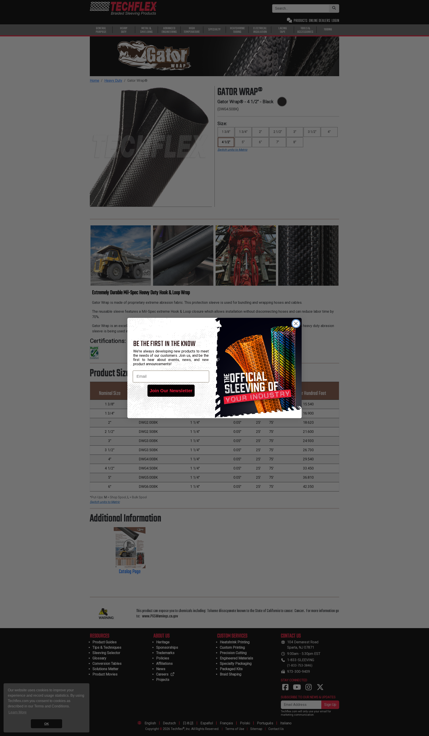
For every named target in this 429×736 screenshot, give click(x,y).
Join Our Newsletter (171, 390)
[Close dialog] (296, 323)
